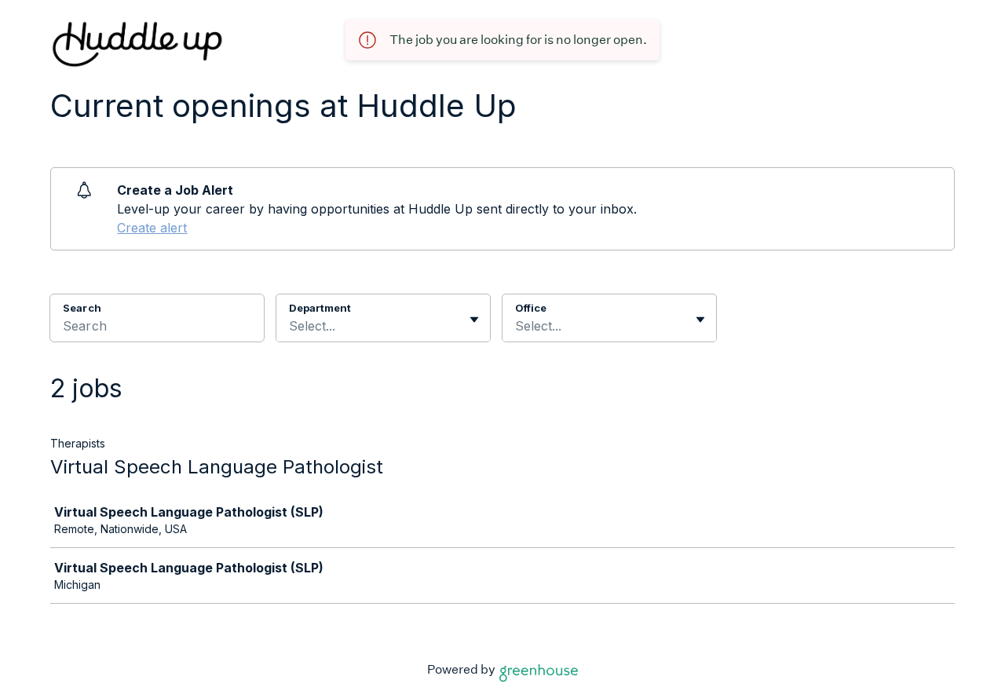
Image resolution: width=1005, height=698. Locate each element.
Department (320, 307)
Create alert (152, 228)
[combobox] (291, 325)
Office (530, 307)
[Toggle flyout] (474, 319)
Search (82, 307)
